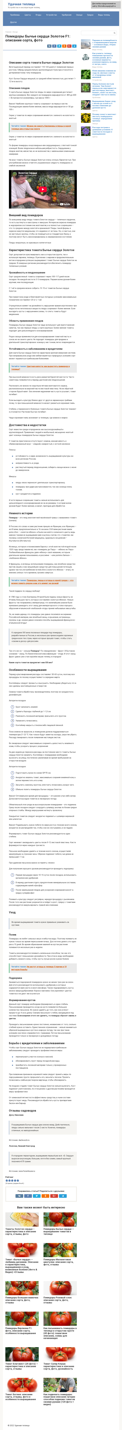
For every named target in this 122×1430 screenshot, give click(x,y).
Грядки (90, 15)
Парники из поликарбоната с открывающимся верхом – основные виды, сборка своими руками (104, 43)
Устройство (51, 15)
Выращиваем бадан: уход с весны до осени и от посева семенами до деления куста (104, 104)
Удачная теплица (21, 4)
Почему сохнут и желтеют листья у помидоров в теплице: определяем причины (104, 117)
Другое (13, 22)
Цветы (28, 15)
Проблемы (15, 15)
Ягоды (38, 15)
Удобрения (66, 15)
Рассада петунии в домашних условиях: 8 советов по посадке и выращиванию (102, 130)
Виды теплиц (104, 15)
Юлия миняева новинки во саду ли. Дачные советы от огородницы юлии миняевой (104, 74)
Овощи (79, 15)
